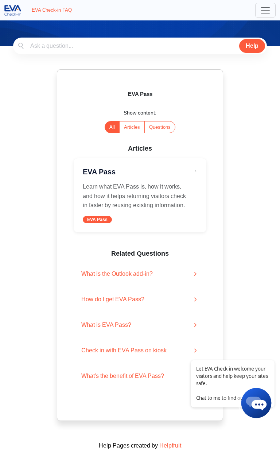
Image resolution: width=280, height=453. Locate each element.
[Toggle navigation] (265, 10)
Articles (132, 127)
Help (252, 46)
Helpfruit (170, 445)
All (112, 127)
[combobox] (140, 46)
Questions (160, 127)
